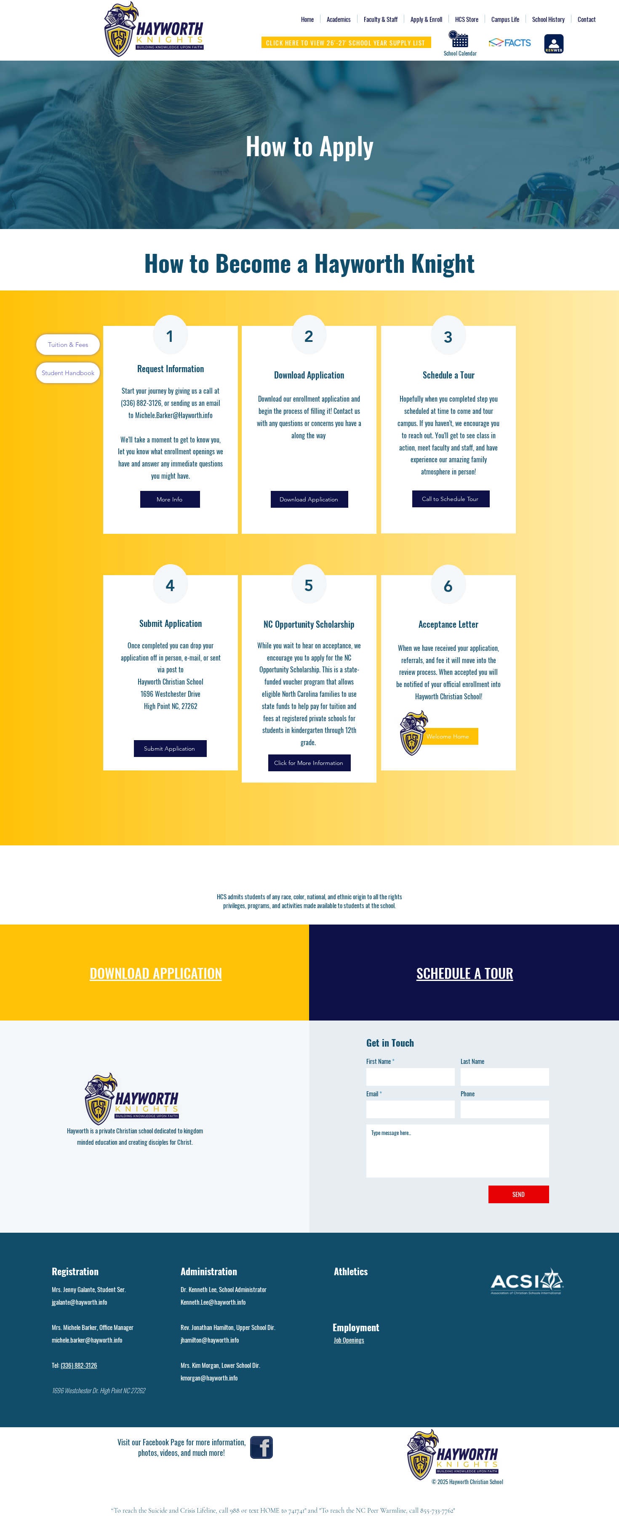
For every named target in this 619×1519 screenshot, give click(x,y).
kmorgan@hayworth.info (209, 1377)
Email (372, 1093)
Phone (468, 1093)
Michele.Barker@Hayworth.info (174, 415)
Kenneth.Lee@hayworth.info (213, 1301)
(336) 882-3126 (79, 1365)
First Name (378, 1061)
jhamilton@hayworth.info (210, 1339)
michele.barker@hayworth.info (87, 1339)
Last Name (472, 1061)
